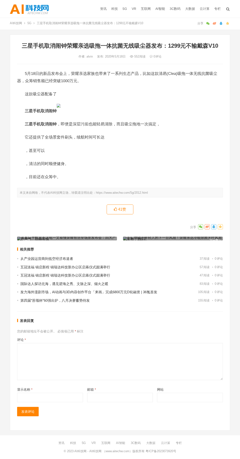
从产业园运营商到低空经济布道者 (46, 259)
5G (125, 9)
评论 (21, 340)
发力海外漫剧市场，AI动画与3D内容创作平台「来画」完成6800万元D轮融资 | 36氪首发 (88, 292)
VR (134, 9)
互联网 (146, 9)
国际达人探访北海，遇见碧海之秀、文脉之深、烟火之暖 (64, 284)
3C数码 (175, 9)
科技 (114, 9)
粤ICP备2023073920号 (160, 451)
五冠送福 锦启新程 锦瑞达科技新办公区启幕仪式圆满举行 (65, 267)
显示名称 (24, 389)
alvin (90, 56)
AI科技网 (16, 23)
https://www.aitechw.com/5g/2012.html (122, 192)
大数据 (190, 9)
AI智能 (160, 9)
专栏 (217, 9)
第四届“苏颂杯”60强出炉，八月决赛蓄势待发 (55, 300)
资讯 (103, 9)
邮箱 (91, 389)
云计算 (205, 9)
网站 (160, 389)
